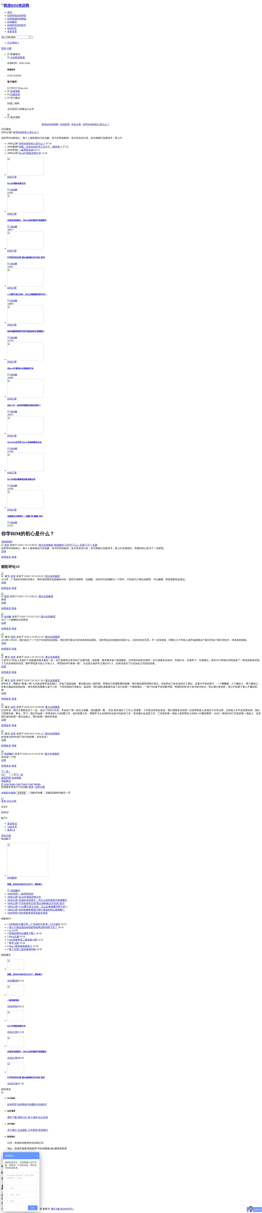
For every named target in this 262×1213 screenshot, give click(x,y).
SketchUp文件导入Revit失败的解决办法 (24, 442)
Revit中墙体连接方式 (30, 153)
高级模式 (6, 781)
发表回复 (21, 793)
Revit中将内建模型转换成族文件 (21, 479)
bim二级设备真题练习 (20, 946)
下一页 (19, 774)
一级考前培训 (26, 150)
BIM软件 (16, 25)
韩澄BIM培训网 (50, 124)
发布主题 (6, 835)
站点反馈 (43, 1117)
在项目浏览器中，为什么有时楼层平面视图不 (27, 220)
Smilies (37, 784)
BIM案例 (12, 22)
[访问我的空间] (2, 799)
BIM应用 (65, 124)
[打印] (68, 545)
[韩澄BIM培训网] (15, 5)
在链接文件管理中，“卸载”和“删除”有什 (25, 516)
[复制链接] (6, 541)
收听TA (11, 830)
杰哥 (6, 545)
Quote (24, 784)
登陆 (3, 48)
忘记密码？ (13, 42)
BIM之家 (76, 124)
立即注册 (40, 787)
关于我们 (12, 1130)
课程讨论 (22, 1117)
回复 (3, 551)
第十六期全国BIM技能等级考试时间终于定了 (33, 927)
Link (18, 784)
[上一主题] (78, 545)
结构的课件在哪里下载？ (22, 933)
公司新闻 (33, 1130)
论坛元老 (11, 801)
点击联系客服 (17, 57)
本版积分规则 (8, 792)
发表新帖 (16, 778)
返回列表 (6, 778)
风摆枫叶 (9, 754)
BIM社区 (12, 28)
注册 (9, 48)
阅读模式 (59, 545)
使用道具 (6, 557)
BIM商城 (16, 18)
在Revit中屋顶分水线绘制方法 (20, 368)
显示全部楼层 (46, 545)
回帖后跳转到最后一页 (58, 792)
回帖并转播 (36, 792)
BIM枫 (7, 616)
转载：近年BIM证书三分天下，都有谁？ (40, 146)
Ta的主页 (12, 826)
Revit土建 (14, 936)
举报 (14, 557)
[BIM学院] (12, 894)
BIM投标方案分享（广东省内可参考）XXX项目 (34, 924)
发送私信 (12, 823)
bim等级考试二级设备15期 (23, 939)
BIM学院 (16, 15)
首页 (9, 12)
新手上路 (14, 943)
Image (12, 784)
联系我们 (43, 1130)
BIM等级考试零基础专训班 (33, 913)
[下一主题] (91, 545)
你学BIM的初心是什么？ (96, 124)
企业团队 (22, 1130)
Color (6, 784)
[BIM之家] (12, 897)
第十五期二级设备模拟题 (22, 949)
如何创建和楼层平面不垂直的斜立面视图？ (26, 331)
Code (30, 784)
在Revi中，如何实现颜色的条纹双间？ (24, 405)
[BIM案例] (12, 980)
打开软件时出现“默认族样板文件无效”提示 (26, 257)
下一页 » (5, 771)
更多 (12, 31)
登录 (31, 787)
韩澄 (6, 596)
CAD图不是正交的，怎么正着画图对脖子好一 (27, 294)
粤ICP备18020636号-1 (62, 1209)
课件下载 (12, 1117)
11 (10, 930)
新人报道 (33, 1117)
